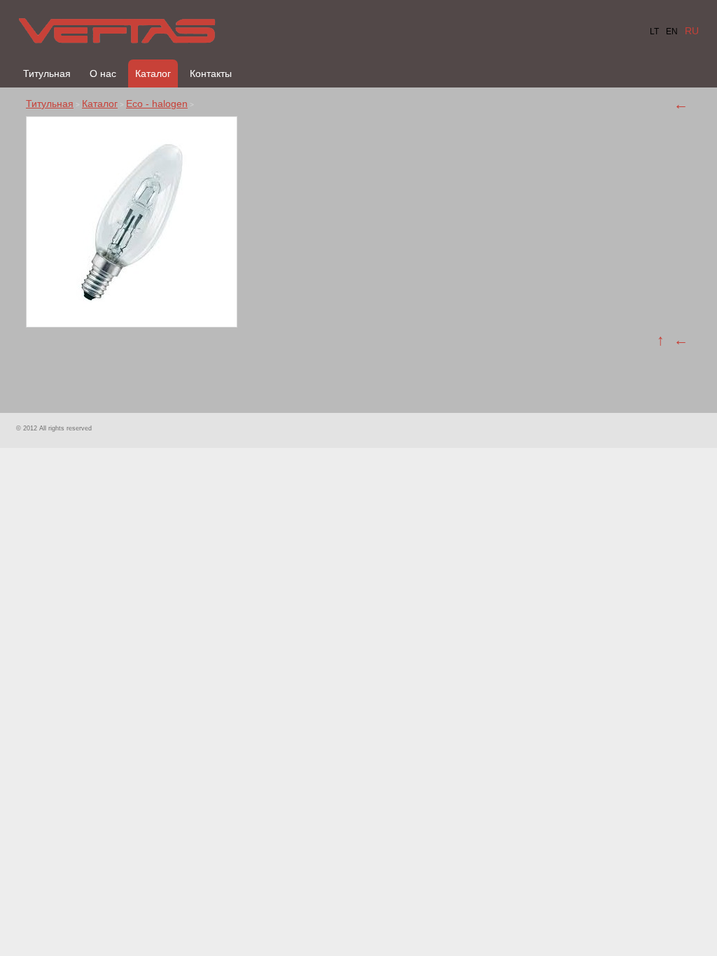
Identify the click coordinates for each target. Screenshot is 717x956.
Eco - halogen (157, 103)
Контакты (211, 73)
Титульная (47, 73)
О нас (103, 73)
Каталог (153, 73)
